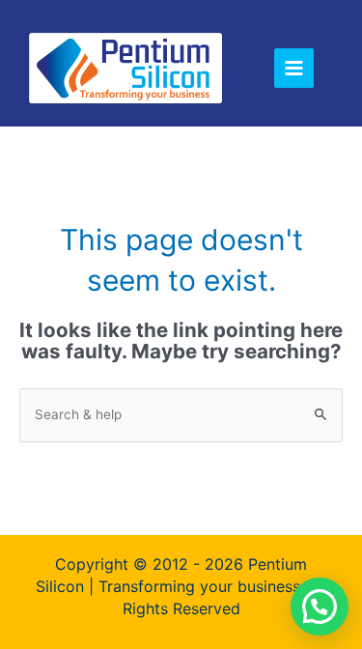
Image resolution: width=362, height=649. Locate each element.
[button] (319, 606)
